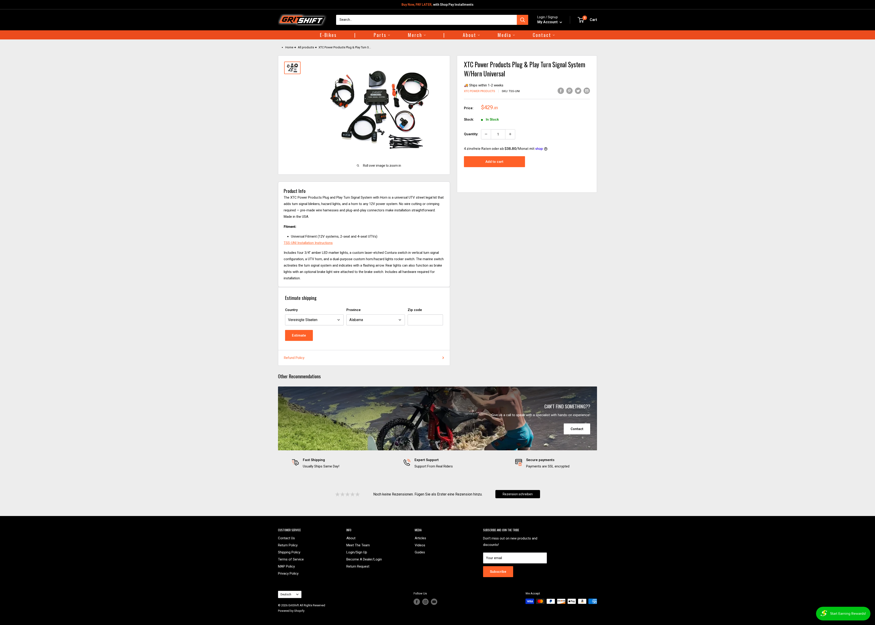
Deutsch (286, 594)
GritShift (293, 605)
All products (306, 47)
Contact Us (286, 538)
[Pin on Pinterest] (569, 90)
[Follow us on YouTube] (434, 602)
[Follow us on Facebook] (417, 602)
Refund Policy (294, 358)
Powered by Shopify (291, 610)
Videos (420, 545)
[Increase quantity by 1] (510, 134)
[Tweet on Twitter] (578, 90)
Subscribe (498, 572)
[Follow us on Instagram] (425, 602)
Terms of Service (291, 559)
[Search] (522, 20)
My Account (547, 22)
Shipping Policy (289, 552)
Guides (420, 552)
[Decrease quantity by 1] (486, 134)
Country (291, 310)
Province (353, 310)
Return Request (357, 566)
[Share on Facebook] (561, 90)
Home (289, 47)
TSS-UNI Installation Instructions (308, 243)
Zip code (415, 310)
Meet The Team (358, 545)
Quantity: (471, 134)
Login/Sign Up (356, 552)
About (350, 538)
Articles (420, 538)
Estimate (299, 335)
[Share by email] (587, 90)
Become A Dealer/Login (364, 559)
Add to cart (494, 162)
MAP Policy (286, 566)
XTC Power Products (479, 91)
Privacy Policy (288, 573)
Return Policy (288, 545)
